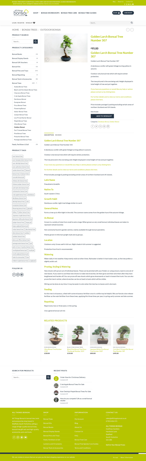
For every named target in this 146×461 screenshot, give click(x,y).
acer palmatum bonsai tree (21, 167)
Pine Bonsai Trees (20, 133)
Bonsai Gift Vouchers (20, 62)
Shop (35, 13)
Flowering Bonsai (20, 108)
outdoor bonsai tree (19, 236)
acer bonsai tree (18, 156)
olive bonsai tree (18, 233)
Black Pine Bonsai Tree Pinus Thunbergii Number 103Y (76, 350)
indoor (15, 212)
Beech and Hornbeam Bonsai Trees (25, 90)
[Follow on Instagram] (126, 4)
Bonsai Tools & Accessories (22, 79)
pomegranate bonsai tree (20, 243)
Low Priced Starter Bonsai (22, 118)
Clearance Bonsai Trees (21, 93)
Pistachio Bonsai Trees (21, 136)
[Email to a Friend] (100, 126)
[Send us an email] (128, 4)
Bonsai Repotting (18, 75)
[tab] (58, 135)
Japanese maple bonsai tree (21, 215)
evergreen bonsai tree (19, 205)
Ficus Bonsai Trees (20, 105)
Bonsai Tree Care (69, 13)
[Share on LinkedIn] (108, 126)
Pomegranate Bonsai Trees (23, 140)
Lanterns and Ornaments (52, 444)
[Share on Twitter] (96, 126)
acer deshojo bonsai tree (20, 163)
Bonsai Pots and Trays (20, 71)
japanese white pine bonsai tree (22, 219)
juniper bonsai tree (18, 222)
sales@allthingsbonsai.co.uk (116, 418)
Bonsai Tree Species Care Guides (86, 444)
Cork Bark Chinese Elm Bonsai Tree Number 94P (123, 350)
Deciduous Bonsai (20, 99)
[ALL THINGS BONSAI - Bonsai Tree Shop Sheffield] (21, 13)
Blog (114, 1)
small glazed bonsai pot (20, 250)
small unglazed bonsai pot (20, 254)
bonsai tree (16, 174)
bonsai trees (25, 174)
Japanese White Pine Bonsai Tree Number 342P (99, 350)
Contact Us (129, 1)
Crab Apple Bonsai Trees (22, 96)
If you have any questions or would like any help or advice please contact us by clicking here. (77, 165)
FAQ (76, 436)
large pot (28, 222)
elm (28, 201)
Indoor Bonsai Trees (20, 111)
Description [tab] (49, 135)
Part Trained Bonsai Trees (22, 130)
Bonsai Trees (29, 29)
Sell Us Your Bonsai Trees (115, 445)
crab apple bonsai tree (19, 195)
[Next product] (127, 29)
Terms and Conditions (83, 448)
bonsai (28, 170)
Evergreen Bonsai (20, 102)
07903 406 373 (111, 421)
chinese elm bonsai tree (20, 181)
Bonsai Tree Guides (87, 13)
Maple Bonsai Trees (20, 121)
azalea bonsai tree (18, 170)
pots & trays (16, 247)
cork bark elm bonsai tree (20, 188)
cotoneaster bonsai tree (20, 191)
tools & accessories (18, 257)
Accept (115, 457)
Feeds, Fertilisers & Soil (20, 144)
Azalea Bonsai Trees (20, 87)
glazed (30, 208)
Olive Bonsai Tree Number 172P (53, 350)
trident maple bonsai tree (20, 261)
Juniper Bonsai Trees (21, 115)
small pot (31, 250)
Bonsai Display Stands (20, 58)
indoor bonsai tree (23, 212)
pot (31, 243)
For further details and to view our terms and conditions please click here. (70, 170)
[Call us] (130, 4)
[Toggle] (36, 83)
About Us (120, 1)
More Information (127, 457)
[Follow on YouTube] (132, 4)
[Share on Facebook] (92, 126)
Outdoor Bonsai (50, 29)
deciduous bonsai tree (19, 198)
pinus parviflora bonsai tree (21, 240)
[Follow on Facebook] (124, 4)
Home (15, 29)
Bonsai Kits (16, 67)
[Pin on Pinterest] (104, 126)
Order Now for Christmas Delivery (72, 377)
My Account (79, 419)
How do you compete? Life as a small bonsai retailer (76, 399)
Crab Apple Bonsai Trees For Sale (72, 384)
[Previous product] (132, 29)
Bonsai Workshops (50, 13)
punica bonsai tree (27, 247)
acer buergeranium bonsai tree (22, 160)
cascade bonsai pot (18, 177)
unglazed (32, 261)
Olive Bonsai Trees (20, 124)
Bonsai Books (17, 54)
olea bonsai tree (30, 229)
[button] (116, 13)
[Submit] (131, 23)
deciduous (31, 195)
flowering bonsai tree (19, 208)
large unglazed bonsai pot (20, 226)
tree (27, 257)
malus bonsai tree (18, 229)
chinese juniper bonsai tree (21, 184)
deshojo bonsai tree (19, 201)
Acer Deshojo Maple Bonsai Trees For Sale (75, 391)
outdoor (27, 233)
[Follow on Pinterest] (22, 274)
